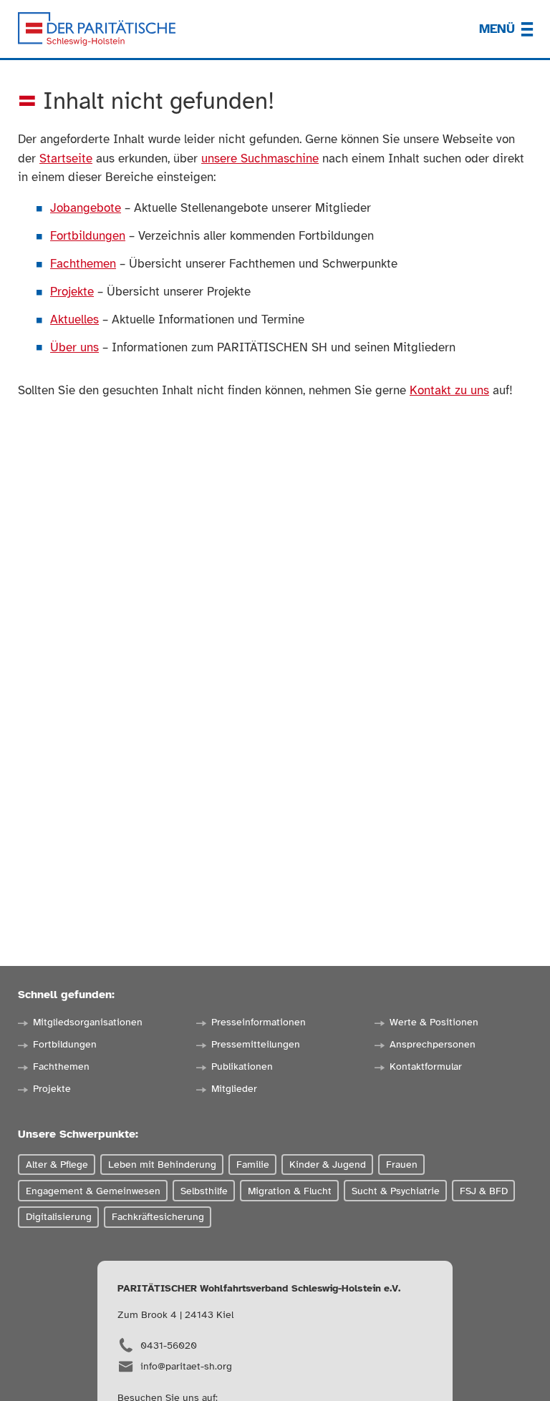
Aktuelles (74, 319)
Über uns (74, 347)
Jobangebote (85, 207)
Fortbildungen (87, 235)
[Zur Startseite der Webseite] (96, 29)
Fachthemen (83, 263)
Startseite (65, 158)
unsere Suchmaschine (260, 158)
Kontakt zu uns (449, 390)
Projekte (72, 291)
